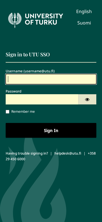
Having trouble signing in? (27, 153)
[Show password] (87, 99)
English (84, 11)
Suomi (84, 23)
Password (13, 91)
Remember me (23, 111)
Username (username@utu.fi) (30, 71)
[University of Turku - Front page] (35, 19)
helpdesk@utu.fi (67, 153)
